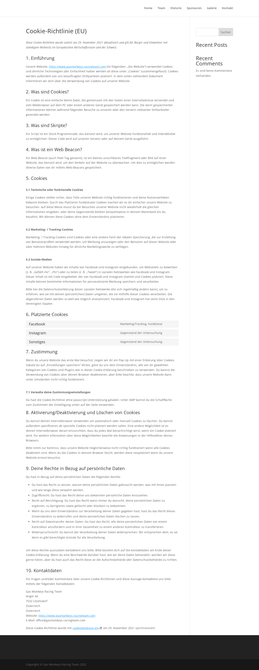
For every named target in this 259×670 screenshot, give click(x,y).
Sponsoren (194, 8)
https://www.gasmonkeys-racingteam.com (77, 66)
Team (161, 8)
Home (148, 8)
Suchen (226, 32)
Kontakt (227, 8)
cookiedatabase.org (85, 628)
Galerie (212, 8)
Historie (176, 8)
